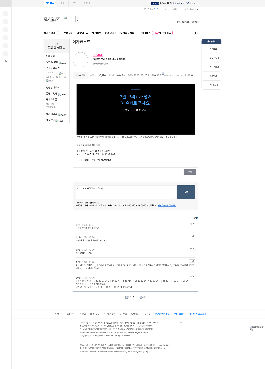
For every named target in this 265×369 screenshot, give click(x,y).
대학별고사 (82, 33)
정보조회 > (110, 326)
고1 (74, 3)
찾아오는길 (94, 313)
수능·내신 (68, 33)
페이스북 (82, 358)
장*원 (78, 262)
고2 (62, 3)
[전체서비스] (196, 33)
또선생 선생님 (56, 47)
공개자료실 (51, 99)
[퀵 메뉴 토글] (5, 3)
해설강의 (50, 119)
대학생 (87, 3)
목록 (190, 171)
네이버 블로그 (94, 358)
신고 (192, 223)
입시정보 (96, 33)
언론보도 (70, 313)
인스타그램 (88, 358)
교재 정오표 (50, 107)
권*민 (78, 250)
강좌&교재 (214, 85)
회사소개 (58, 313)
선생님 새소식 (53, 87)
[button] (77, 18)
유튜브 (107, 358)
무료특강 (213, 76)
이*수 (78, 237)
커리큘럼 (50, 56)
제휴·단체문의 (109, 313)
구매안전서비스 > (159, 348)
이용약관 (146, 313)
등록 (186, 192)
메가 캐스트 (52, 113)
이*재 (78, 225)
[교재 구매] (5, 37)
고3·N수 (50, 3)
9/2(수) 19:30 (173, 3)
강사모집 (123, 313)
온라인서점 (111, 33)
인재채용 (134, 313)
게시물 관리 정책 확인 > (167, 205)
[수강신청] (5, 21)
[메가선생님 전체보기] (58, 33)
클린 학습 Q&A (52, 72)
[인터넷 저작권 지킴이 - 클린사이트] (176, 323)
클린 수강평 (52, 93)
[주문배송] (5, 53)
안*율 (78, 277)
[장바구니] (5, 45)
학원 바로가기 (190, 9)
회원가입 (176, 9)
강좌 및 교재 (52, 62)
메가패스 (146, 33)
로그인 (167, 9)
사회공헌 (82, 313)
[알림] (5, 29)
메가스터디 (121, 19)
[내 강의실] (5, 13)
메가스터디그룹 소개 (197, 314)
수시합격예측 (127, 33)
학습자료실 (50, 104)
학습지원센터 (178, 313)
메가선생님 (49, 33)
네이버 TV (100, 358)
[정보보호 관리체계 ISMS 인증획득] (170, 323)
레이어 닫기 (262, 327)
